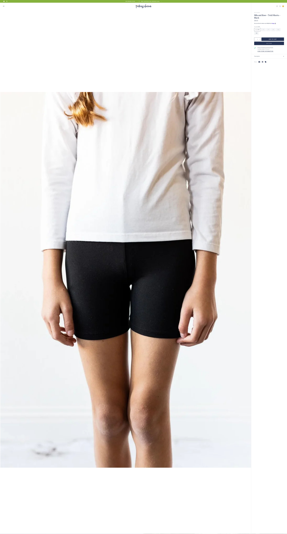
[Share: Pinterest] (262, 61)
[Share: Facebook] (259, 61)
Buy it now (269, 43)
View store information (265, 51)
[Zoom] (125, 268)
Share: (255, 61)
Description (257, 56)
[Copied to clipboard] (265, 61)
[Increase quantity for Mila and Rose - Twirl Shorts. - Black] (259, 39)
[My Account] (277, 6)
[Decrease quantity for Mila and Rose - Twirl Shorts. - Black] (255, 39)
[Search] (280, 6)
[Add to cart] (272, 39)
